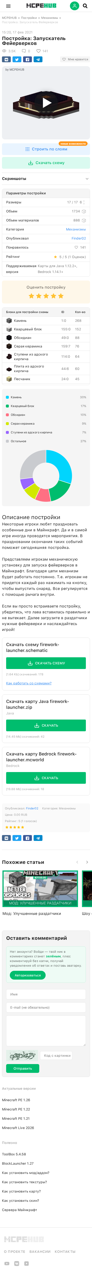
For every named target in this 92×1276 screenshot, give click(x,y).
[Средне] (46, 298)
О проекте (15, 1252)
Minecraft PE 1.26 (16, 1100)
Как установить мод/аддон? (25, 1173)
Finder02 (79, 238)
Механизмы (49, 18)
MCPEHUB (9, 18)
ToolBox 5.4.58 (14, 1154)
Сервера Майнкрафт (19, 1210)
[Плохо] (31, 298)
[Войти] (74, 5)
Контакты (65, 1252)
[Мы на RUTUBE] (26, 1265)
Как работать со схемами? (29, 683)
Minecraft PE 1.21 (16, 1118)
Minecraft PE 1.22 (16, 1109)
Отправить (22, 1068)
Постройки (29, 18)
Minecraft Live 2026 (18, 1128)
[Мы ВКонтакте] (17, 1265)
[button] (8, 5)
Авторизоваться (28, 975)
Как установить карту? (21, 1191)
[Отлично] (61, 298)
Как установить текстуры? (24, 1182)
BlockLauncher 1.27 (18, 1163)
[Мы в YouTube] (7, 1265)
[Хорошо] (53, 298)
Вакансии (40, 1252)
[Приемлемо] (38, 298)
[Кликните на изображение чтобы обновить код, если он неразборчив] (22, 1055)
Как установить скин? (20, 1201)
